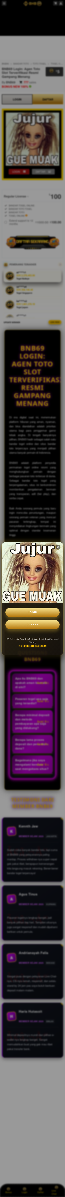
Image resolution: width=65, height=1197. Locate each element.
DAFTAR (32, 624)
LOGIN (32, 612)
